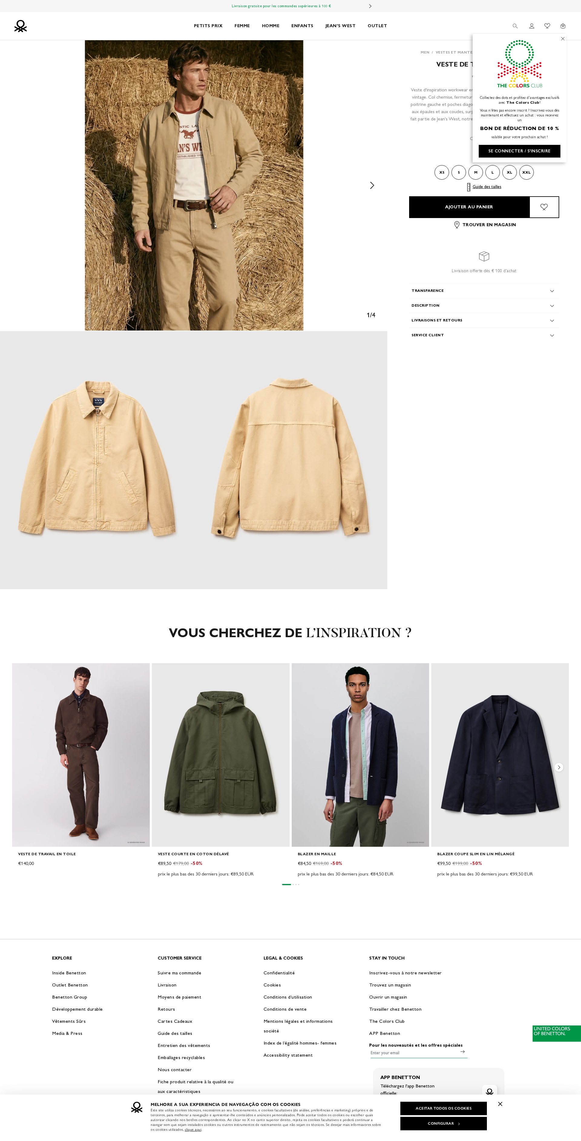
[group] (81, 770)
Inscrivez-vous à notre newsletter (405, 973)
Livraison (167, 985)
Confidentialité (279, 973)
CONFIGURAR (441, 1123)
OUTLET (377, 25)
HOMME (271, 25)
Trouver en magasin (489, 224)
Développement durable (77, 1009)
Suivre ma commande (179, 973)
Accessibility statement (288, 1055)
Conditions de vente (285, 1009)
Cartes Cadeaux (175, 1021)
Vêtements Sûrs (69, 1021)
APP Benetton (384, 1033)
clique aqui (193, 1129)
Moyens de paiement (179, 997)
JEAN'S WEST (341, 25)
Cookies (272, 985)
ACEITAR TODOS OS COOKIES (443, 1108)
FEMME (242, 25)
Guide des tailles (487, 187)
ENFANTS (302, 25)
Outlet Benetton (70, 985)
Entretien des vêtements (184, 1045)
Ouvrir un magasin (388, 997)
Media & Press (67, 1033)
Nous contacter (175, 1069)
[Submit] (463, 1051)
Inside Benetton (69, 973)
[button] (193, 185)
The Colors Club (387, 1021)
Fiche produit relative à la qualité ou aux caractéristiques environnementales (195, 1091)
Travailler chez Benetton (395, 1009)
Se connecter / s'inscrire (519, 151)
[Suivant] (370, 6)
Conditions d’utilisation (288, 997)
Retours (166, 1009)
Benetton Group (69, 997)
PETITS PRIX (208, 25)
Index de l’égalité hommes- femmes (300, 1043)
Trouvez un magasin (390, 985)
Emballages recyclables (181, 1057)
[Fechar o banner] (500, 1104)
